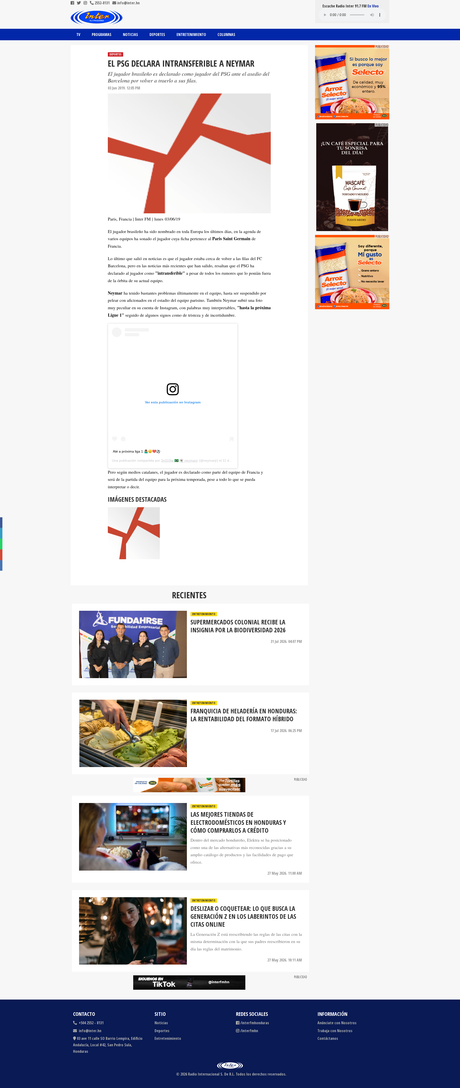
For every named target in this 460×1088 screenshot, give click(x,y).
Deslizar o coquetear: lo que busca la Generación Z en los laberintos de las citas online (243, 917)
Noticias (130, 34)
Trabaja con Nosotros (334, 1030)
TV (78, 34)
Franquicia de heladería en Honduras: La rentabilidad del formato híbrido (243, 715)
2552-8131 (101, 3)
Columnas (226, 34)
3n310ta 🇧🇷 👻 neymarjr (179, 460)
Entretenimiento (191, 34)
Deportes (157, 34)
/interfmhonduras (254, 1022)
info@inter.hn (128, 3)
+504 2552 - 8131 (91, 1022)
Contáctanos (327, 1038)
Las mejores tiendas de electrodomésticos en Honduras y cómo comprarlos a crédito (238, 822)
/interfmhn (249, 1030)
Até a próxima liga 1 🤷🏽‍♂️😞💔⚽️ (136, 451)
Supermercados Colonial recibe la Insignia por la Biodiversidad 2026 (238, 626)
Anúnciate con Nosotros (336, 1022)
